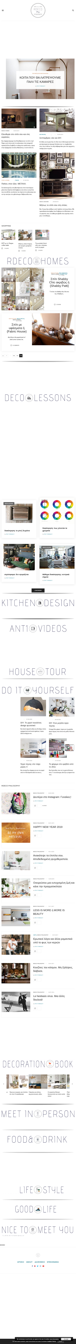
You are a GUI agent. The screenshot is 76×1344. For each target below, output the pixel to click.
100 (14, 355)
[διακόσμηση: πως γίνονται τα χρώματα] (57, 511)
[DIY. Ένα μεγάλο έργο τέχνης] (62, 707)
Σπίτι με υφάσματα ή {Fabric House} (17, 328)
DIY (52, 134)
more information (54, 1339)
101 (17, 355)
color (44, 501)
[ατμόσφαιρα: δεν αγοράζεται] (19, 557)
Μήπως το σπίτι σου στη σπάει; (53, 205)
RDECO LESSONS (44, 201)
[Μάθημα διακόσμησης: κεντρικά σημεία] (57, 557)
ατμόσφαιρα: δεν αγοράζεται (16, 574)
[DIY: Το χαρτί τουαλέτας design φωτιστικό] (33, 706)
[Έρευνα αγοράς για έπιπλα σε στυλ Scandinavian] (19, 1082)
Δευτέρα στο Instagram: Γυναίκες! (52, 796)
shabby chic (63, 274)
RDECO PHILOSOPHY (38, 793)
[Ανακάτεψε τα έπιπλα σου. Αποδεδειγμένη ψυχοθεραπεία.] (15, 860)
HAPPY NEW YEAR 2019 (47, 826)
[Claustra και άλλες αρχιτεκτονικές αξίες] (38, 1082)
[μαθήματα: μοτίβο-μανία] (57, 477)
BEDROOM (48, 134)
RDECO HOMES (5, 130)
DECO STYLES (54, 273)
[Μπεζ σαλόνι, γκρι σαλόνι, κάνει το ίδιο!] (19, 477)
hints (35, 935)
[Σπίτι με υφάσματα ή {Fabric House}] (53, 329)
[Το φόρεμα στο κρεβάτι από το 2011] (62, 748)
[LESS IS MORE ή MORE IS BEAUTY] (15, 916)
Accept (66, 1339)
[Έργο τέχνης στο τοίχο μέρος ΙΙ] (33, 748)
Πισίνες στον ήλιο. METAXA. (13, 184)
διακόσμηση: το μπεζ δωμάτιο (17, 531)
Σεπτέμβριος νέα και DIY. (50, 138)
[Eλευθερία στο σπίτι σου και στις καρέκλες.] (19, 118)
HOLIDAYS (12, 180)
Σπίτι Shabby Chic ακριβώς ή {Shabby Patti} (59, 282)
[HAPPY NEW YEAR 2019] (16, 833)
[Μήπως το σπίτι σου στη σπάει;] (57, 176)
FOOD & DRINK (5, 180)
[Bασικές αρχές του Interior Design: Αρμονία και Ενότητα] (57, 430)
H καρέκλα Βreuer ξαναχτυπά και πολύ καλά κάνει (56, 1094)
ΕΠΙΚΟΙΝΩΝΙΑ (53, 1262)
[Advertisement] (38, 40)
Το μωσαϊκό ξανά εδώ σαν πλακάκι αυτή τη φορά (41, 245)
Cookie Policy (51, 1341)
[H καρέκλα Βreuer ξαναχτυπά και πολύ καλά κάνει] (57, 1082)
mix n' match (20, 318)
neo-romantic (63, 273)
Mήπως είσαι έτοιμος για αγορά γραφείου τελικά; (25, 245)
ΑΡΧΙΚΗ (20, 1262)
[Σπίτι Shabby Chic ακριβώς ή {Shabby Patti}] (22, 289)
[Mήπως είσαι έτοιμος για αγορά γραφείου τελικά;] (25, 235)
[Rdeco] (38, 10)
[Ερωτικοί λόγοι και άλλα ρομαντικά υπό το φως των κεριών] (16, 945)
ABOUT (29, 1262)
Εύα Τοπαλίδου (41, 86)
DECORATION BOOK (43, 73)
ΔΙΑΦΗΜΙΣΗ (40, 1262)
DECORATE (35, 73)
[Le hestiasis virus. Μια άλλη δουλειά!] (16, 1002)
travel (17, 180)
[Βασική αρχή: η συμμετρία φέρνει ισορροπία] (19, 430)
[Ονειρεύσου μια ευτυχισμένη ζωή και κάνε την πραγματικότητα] (16, 888)
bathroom (42, 134)
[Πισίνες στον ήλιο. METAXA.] (19, 165)
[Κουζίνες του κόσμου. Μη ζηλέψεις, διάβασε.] (15, 973)
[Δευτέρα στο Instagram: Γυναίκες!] (15, 803)
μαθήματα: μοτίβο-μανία (52, 494)
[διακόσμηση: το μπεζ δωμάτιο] (19, 513)
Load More (38, 590)
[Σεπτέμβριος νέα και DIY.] (57, 120)
